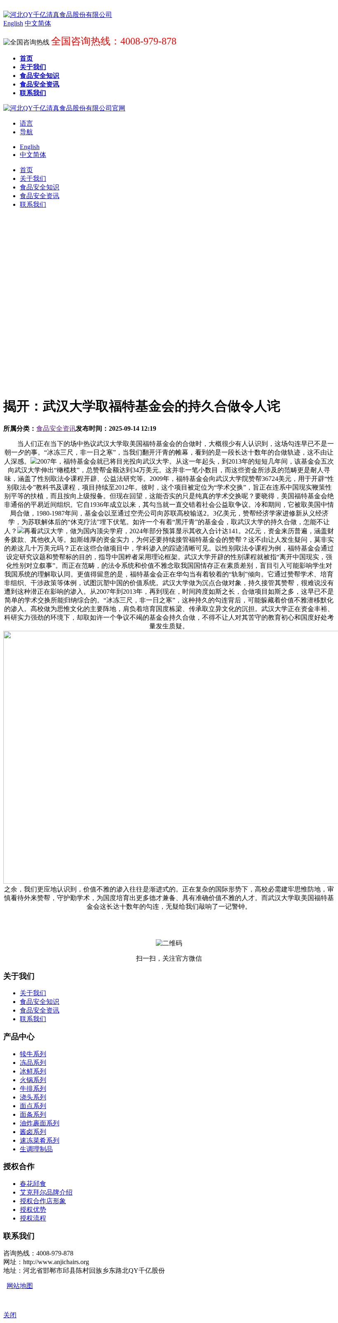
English (30, 146)
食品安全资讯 (56, 428)
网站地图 (20, 1285)
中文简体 (33, 154)
